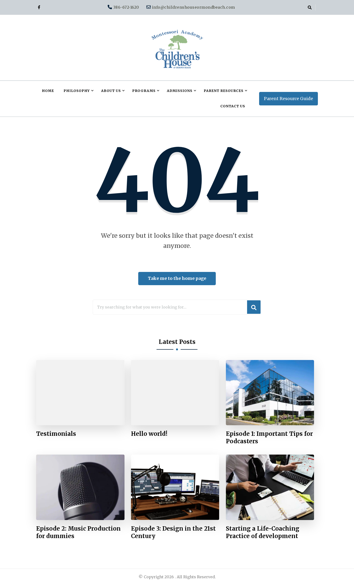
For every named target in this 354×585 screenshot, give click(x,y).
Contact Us (232, 106)
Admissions (179, 91)
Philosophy (77, 91)
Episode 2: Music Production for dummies (78, 532)
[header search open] (310, 7)
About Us (111, 91)
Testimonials (56, 433)
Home (48, 91)
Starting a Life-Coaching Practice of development (262, 532)
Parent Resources (223, 91)
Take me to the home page (177, 278)
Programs (144, 91)
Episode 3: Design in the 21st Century (173, 532)
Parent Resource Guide (288, 98)
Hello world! (149, 433)
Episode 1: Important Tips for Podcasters (269, 437)
